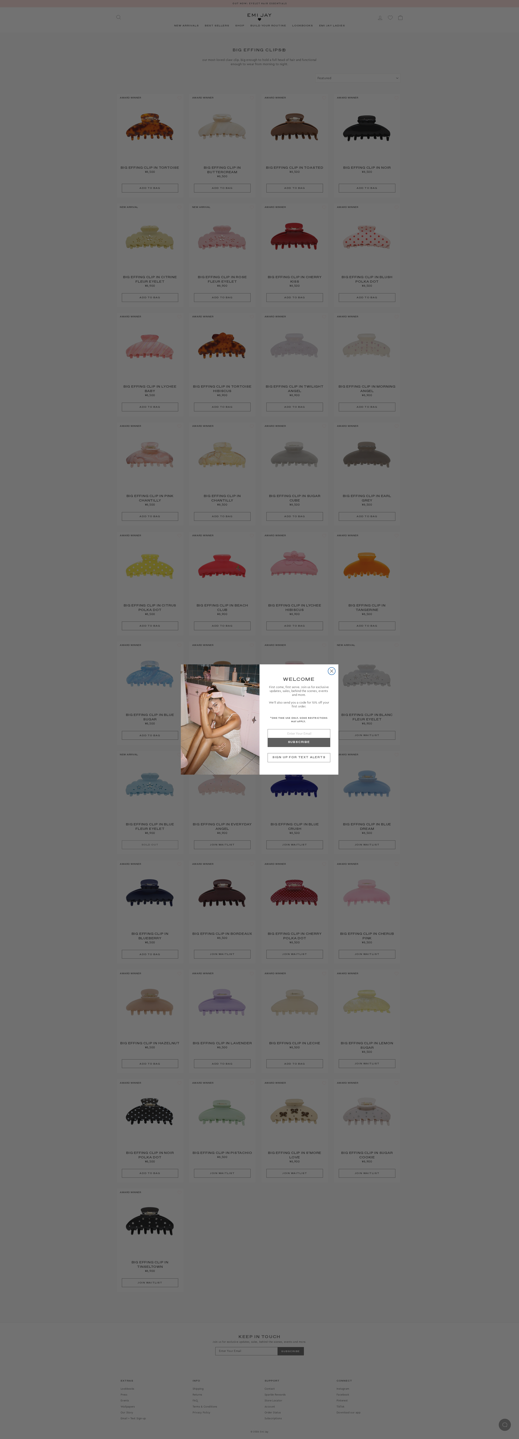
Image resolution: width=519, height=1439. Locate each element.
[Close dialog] (331, 671)
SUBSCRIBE (299, 742)
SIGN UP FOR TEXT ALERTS (299, 757)
